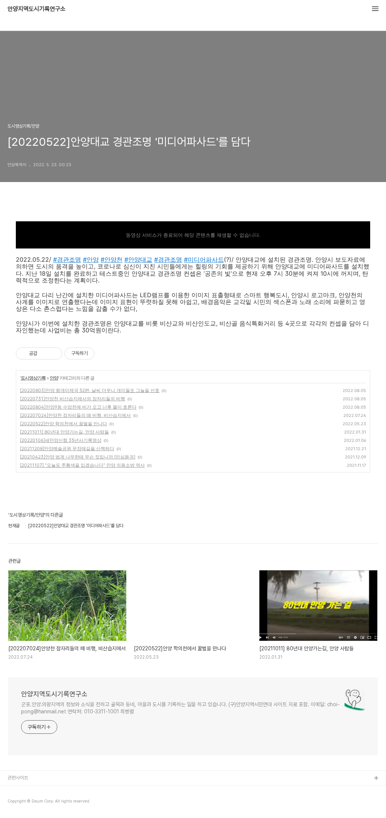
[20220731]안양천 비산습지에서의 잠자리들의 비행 (72, 398)
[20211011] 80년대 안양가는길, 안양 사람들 (64, 432)
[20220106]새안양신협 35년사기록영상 (60, 440)
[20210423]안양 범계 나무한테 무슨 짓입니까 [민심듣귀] (77, 457)
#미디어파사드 (204, 259)
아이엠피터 (18, 790)
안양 (54, 378)
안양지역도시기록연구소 (37, 9)
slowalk (16, 803)
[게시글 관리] (53, 353)
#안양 (91, 259)
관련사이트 (18, 778)
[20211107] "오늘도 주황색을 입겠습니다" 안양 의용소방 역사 (82, 465)
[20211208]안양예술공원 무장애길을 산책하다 (67, 448)
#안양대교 (138, 259)
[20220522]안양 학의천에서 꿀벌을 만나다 (63, 423)
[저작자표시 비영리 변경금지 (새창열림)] (105, 353)
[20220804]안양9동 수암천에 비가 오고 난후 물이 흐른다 (78, 407)
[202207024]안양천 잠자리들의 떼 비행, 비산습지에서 (75, 415)
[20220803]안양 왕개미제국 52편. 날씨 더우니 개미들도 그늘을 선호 (89, 390)
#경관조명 (67, 259)
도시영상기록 (33, 378)
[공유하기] (44, 353)
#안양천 (112, 259)
